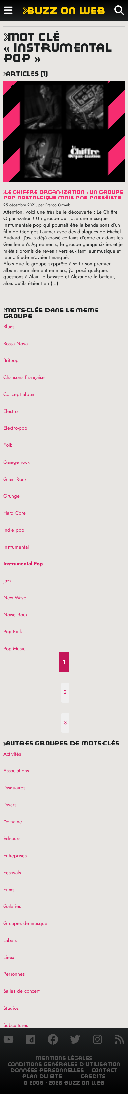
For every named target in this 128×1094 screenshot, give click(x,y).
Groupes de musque (25, 923)
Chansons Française (24, 377)
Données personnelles (47, 1070)
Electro (10, 411)
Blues (8, 326)
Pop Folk (12, 631)
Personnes (14, 974)
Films (8, 889)
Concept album (19, 394)
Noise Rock (15, 614)
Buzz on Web (64, 10)
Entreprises (15, 855)
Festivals (12, 872)
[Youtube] (8, 1040)
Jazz (7, 580)
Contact (104, 1070)
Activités (12, 754)
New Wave (14, 597)
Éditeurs (11, 838)
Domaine (12, 821)
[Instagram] (97, 1040)
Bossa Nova (15, 343)
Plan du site (42, 1076)
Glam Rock (15, 479)
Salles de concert (21, 991)
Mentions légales (64, 1058)
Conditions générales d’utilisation (64, 1064)
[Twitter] (75, 1040)
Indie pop (13, 530)
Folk (7, 445)
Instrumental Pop (23, 563)
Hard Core (14, 513)
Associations (16, 770)
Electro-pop (15, 428)
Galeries (12, 906)
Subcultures (15, 1025)
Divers (9, 804)
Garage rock (16, 462)
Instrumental (16, 547)
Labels (10, 940)
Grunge (11, 496)
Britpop (11, 360)
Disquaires (14, 787)
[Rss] (119, 1040)
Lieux (8, 957)
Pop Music (14, 648)
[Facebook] (53, 1040)
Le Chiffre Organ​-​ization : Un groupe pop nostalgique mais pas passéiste (63, 194)
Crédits (93, 1076)
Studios (11, 1008)
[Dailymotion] (30, 1040)
